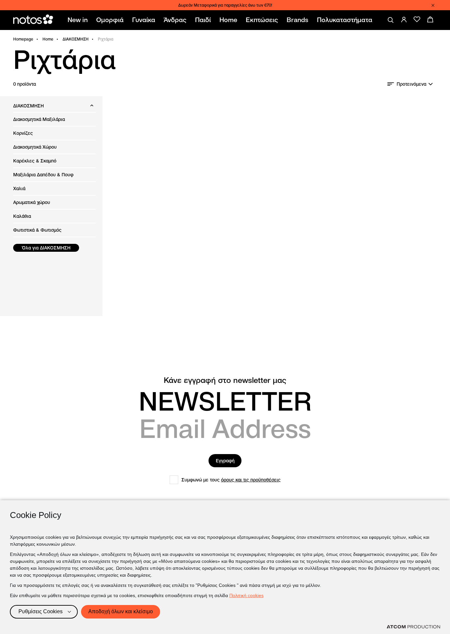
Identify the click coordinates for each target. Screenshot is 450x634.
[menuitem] (79, 20)
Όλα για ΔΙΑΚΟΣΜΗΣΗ (46, 248)
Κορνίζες (23, 133)
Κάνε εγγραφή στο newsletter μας (225, 380)
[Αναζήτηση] (390, 20)
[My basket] (430, 19)
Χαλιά (19, 188)
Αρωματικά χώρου (31, 202)
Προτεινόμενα (411, 84)
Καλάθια (22, 216)
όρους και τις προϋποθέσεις (251, 480)
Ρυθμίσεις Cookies (40, 611)
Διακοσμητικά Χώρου (35, 147)
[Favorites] (417, 19)
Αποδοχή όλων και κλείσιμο (120, 611)
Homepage (23, 39)
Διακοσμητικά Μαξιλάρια (39, 119)
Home (47, 39)
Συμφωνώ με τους (231, 480)
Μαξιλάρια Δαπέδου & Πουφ (43, 175)
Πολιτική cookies (246, 595)
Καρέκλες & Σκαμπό (34, 161)
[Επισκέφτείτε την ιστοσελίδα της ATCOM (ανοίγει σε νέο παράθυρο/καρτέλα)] (413, 626)
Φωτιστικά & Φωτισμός (37, 230)
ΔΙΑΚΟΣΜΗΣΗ (76, 39)
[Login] (403, 19)
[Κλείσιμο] (433, 5)
